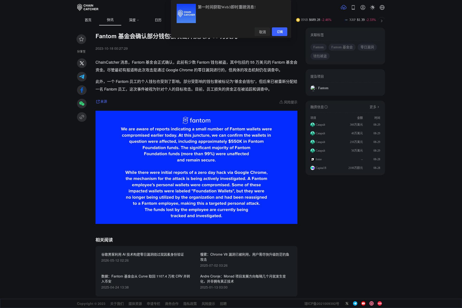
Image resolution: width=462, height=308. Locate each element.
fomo (319, 159)
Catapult (320, 124)
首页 (88, 20)
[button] (382, 7)
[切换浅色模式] (372, 7)
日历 (158, 20)
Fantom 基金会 (342, 47)
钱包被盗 (320, 56)
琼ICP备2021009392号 (321, 303)
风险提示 (208, 303)
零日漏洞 (367, 47)
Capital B (321, 168)
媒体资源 (135, 303)
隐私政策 (190, 303)
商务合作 (172, 303)
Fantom (318, 47)
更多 (373, 107)
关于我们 (117, 303)
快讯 (110, 20)
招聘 (223, 303)
